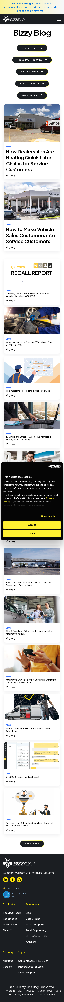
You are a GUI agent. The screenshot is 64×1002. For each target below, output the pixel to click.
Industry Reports (29, 59)
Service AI (29, 95)
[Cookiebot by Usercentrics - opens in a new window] (48, 466)
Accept (32, 525)
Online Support (26, 972)
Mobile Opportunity (36, 936)
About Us (8, 961)
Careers (7, 966)
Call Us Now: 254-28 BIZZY (33, 961)
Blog (28, 913)
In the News (29, 71)
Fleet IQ (7, 930)
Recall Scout (10, 918)
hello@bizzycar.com (43, 872)
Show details (48, 516)
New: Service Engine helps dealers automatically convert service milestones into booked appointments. (30, 7)
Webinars (31, 942)
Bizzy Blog (29, 48)
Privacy (30, 990)
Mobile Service (11, 924)
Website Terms (14, 990)
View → (10, 175)
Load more (32, 843)
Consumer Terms (46, 994)
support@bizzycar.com (31, 966)
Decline (32, 533)
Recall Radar (29, 83)
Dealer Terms (45, 990)
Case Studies (33, 918)
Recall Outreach (12, 913)
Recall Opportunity (36, 930)
